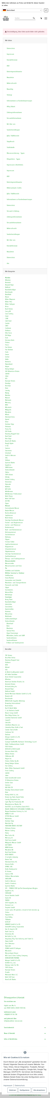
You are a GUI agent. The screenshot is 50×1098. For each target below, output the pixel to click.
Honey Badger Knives (12, 763)
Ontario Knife (9, 864)
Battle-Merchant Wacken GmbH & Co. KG (18, 694)
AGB (8, 176)
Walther (7, 487)
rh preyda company (11, 857)
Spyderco (8, 465)
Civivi (6, 316)
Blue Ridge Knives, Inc (12, 715)
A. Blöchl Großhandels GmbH (14, 672)
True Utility (8, 917)
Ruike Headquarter (11, 869)
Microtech (8, 407)
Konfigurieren (24, 1090)
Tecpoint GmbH (10, 907)
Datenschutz (20, 1085)
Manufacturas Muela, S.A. (13, 804)
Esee (6, 338)
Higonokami (8, 364)
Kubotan (8, 611)
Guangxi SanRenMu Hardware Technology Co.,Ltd (21, 742)
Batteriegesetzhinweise (14, 182)
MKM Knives (9, 847)
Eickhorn (8, 331)
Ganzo (7, 354)
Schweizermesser (10, 549)
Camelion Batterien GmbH (13, 718)
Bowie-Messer (9, 511)
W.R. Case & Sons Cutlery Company (16, 956)
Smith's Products (10, 883)
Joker (6, 376)
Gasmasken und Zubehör (13, 580)
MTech (7, 415)
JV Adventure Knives (12, 780)
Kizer (6, 388)
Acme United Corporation (13, 677)
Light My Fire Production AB (14, 802)
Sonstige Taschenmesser (13, 554)
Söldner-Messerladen (12, 876)
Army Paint (8, 599)
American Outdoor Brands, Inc (14, 682)
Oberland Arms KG (11, 862)
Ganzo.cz (7, 785)
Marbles (7, 395)
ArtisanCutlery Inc (11, 686)
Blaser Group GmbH (11, 713)
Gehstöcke (8, 604)
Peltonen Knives (10, 828)
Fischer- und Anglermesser (14, 523)
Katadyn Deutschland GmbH (14, 790)
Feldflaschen (9, 575)
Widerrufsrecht (12, 228)
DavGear (7, 735)
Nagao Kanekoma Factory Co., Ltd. (16, 811)
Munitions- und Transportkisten (15, 583)
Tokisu (7, 472)
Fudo (6, 352)
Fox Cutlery (8, 766)
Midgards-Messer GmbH (13, 843)
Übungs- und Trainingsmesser (15, 559)
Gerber (7, 357)
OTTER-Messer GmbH (12, 816)
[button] (25, 1027)
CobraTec (8, 723)
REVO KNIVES (9, 855)
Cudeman (8, 328)
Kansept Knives (10, 381)
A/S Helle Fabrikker (11, 674)
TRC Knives (8, 655)
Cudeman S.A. (9, 732)
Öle (6, 568)
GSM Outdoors (9, 739)
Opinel (7, 419)
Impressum (8, 1085)
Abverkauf (9, 623)
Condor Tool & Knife (11, 730)
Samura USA (9, 874)
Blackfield (8, 294)
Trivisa (7, 912)
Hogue (7, 366)
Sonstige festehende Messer (14, 520)
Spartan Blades (10, 463)
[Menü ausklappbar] (46, 18)
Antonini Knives (10, 684)
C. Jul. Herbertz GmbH (12, 710)
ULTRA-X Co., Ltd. (10, 963)
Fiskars (7, 342)
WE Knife (8, 489)
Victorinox (8, 482)
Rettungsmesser (10, 532)
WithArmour (9, 491)
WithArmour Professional (13, 494)
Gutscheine (8, 607)
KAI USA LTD (9, 787)
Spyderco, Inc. (9, 891)
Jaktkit (7, 374)
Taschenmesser (10, 535)
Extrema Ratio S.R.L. (11, 751)
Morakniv (8, 412)
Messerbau (8, 614)
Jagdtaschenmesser (11, 544)
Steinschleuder (10, 470)
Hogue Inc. (8, 759)
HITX (6, 665)
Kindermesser (9, 527)
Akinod (7, 667)
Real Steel (8, 436)
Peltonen (8, 427)
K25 (6, 378)
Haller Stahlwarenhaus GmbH (14, 744)
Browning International (12, 703)
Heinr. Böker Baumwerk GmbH (14, 768)
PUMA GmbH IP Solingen (13, 948)
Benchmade (8, 292)
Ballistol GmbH (9, 691)
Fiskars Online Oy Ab (12, 761)
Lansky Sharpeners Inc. (12, 799)
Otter (6, 422)
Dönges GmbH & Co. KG (12, 737)
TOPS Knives (9, 475)
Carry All (8, 311)
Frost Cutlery (9, 771)
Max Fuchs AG (9, 835)
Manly (7, 393)
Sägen (7, 587)
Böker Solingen (10, 304)
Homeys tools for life (12, 965)
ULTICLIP (7, 922)
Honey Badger (9, 369)
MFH (6, 405)
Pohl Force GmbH (10, 840)
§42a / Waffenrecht (13, 194)
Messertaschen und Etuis (13, 566)
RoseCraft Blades (10, 441)
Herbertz (8, 362)
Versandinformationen (14, 223)
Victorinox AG (9, 934)
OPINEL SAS (8, 867)
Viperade (8, 484)
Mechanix (8, 400)
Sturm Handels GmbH (12, 895)
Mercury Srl (9, 838)
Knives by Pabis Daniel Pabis (14, 797)
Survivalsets (9, 590)
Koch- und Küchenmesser (13, 530)
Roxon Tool (8, 859)
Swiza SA (8, 898)
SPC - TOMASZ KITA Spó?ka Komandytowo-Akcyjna (21, 888)
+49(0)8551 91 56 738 (10, 1014)
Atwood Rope (9, 285)
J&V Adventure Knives (12, 371)
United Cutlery (10, 479)
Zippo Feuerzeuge (12, 633)
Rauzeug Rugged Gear (12, 434)
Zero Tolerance (9, 943)
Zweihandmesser (10, 556)
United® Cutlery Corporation (14, 927)
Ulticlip (7, 477)
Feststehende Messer (12, 508)
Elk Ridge (8, 335)
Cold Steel (8, 321)
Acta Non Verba (10, 658)
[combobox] (22, 10)
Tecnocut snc (9, 905)
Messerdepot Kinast (11, 953)
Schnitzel (8, 453)
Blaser (7, 297)
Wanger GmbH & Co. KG (12, 960)
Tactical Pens (10, 631)
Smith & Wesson (10, 455)
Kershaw (8, 386)
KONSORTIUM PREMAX (12, 958)
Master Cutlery (10, 831)
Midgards (8, 410)
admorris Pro (21, 1095)
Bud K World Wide (11, 708)
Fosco (7, 345)
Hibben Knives (9, 754)
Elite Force (8, 333)
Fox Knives (8, 347)
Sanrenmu (8, 451)
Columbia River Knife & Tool (14, 727)
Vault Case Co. (9, 931)
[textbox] (22, 10)
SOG (6, 458)
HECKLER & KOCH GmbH (12, 749)
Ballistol (7, 287)
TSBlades (8, 919)
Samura (7, 448)
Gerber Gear (9, 783)
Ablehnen (12, 1090)
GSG (6, 670)
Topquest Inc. (9, 915)
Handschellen (9, 609)
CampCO (7, 720)
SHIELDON (8, 879)
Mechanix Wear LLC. (11, 975)
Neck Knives (9, 518)
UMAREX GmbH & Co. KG (12, 924)
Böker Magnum (10, 299)
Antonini (8, 282)
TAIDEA (7, 900)
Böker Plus (8, 302)
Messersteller (9, 563)
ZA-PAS (7, 501)
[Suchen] (33, 18)
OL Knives (8, 871)
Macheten (9, 628)
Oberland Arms (10, 417)
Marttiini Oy (9, 823)
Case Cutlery (9, 314)
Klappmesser (9, 547)
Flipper (7, 539)
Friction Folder (9, 542)
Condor (7, 323)
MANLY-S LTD (9, 814)
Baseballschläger (10, 290)
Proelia (7, 972)
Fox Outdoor (9, 350)
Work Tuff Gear (10, 499)
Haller (7, 359)
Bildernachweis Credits (14, 188)
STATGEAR (8, 893)
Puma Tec (8, 429)
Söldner (7, 460)
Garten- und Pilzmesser (13, 525)
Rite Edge (8, 439)
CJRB (6, 318)
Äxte (7, 626)
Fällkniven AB (9, 756)
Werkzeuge (8, 595)
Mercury (8, 402)
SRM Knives (9, 467)
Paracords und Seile (11, 585)
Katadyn (8, 383)
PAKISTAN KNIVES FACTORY (13, 826)
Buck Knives (9, 309)
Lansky (7, 390)
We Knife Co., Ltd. (10, 936)
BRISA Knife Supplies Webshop (15, 701)
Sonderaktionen (11, 638)
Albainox (8, 280)
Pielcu (7, 833)
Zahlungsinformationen (14, 217)
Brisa (6, 306)
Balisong (8, 537)
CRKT (6, 326)
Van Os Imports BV (11, 929)
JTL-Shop (38, 1095)
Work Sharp (9, 496)
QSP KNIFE (8, 845)
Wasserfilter (9, 592)
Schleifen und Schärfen (12, 571)
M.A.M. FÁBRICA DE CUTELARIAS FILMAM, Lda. (19, 809)
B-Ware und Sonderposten (15, 643)
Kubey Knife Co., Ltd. (11, 795)
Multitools (8, 616)
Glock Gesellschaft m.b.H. (13, 778)
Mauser (7, 398)
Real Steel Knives (10, 852)
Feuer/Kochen (9, 578)
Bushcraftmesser (10, 513)
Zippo (7, 503)
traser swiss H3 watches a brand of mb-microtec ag (22, 910)
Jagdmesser (9, 515)
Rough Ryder (9, 443)
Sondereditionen (11, 640)
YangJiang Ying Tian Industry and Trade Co (19, 939)
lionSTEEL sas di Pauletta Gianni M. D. (17, 807)
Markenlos (8, 819)
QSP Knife (8, 431)
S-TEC (7, 446)
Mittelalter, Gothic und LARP (15, 636)
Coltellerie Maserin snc (12, 725)
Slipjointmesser (10, 551)
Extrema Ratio (9, 340)
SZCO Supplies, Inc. (11, 903)
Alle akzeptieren (39, 1090)
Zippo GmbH (9, 941)
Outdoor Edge (9, 424)
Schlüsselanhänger (11, 619)
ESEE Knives (9, 747)
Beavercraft (8, 696)
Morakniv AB (9, 850)
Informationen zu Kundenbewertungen (19, 199)
